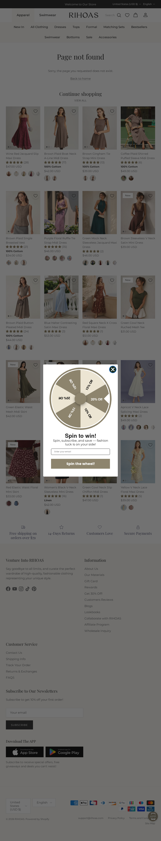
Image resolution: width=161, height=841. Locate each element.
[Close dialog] (112, 369)
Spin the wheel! (80, 463)
